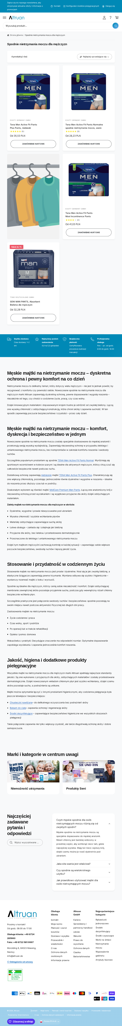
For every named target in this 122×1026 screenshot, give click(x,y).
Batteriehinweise (81, 956)
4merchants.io (23, 1015)
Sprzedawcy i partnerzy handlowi (82, 926)
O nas (54, 948)
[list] (61, 345)
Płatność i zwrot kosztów (59, 930)
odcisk (76, 932)
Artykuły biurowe (104, 959)
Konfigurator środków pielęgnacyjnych (82, 6)
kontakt (54, 920)
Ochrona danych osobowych (59, 954)
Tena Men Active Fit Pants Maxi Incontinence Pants (78, 215)
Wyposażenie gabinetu (102, 953)
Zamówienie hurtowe (33, 144)
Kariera (76, 920)
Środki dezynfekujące (21, 713)
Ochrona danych (81, 948)
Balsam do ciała (18, 708)
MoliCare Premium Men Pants (65, 489)
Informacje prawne (60, 960)
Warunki (77, 936)
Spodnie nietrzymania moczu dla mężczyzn (45, 35)
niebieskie (46, 475)
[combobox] (61, 25)
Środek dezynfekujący (103, 929)
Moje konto (56, 924)
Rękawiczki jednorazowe (102, 921)
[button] (4, 17)
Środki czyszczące (105, 935)
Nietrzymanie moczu (102, 945)
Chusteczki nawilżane (21, 702)
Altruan (16, 1011)
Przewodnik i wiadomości (57, 942)
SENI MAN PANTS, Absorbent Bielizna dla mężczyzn (25, 303)
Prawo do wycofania (78, 942)
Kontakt (57, 6)
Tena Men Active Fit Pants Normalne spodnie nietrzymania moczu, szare (84, 126)
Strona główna (16, 35)
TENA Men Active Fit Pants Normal (76, 460)
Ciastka (77, 952)
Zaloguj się (110, 6)
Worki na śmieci (103, 940)
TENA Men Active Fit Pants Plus (75, 475)
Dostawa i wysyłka (60, 936)
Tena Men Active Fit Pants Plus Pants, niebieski (23, 126)
